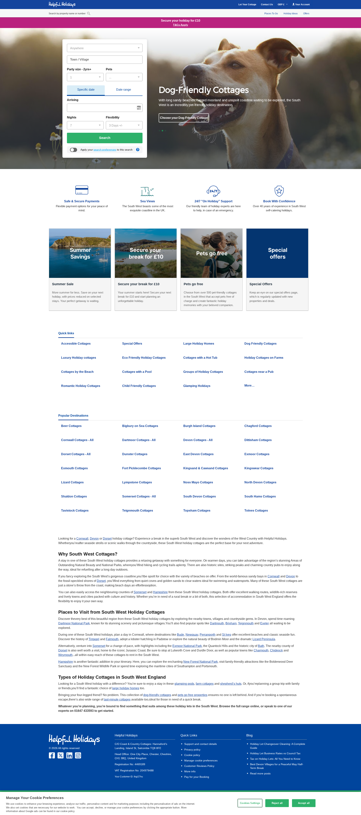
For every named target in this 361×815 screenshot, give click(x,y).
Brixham (231, 623)
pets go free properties (192, 695)
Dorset (107, 538)
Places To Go (271, 13)
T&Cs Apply (180, 24)
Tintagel (94, 639)
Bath (261, 645)
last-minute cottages (117, 699)
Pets (109, 69)
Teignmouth (246, 623)
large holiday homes (125, 688)
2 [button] (164, 131)
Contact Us (267, 4)
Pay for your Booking (196, 776)
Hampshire (160, 592)
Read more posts (260, 773)
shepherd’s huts (230, 683)
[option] (232, 103)
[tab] (86, 90)
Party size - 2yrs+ (79, 69)
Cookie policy (192, 755)
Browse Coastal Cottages (180, 117)
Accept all (304, 803)
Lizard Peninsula (264, 639)
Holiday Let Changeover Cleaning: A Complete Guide (277, 745)
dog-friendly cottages (157, 695)
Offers (306, 13)
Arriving (72, 100)
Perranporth (207, 634)
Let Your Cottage (247, 4)
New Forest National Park (200, 661)
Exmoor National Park (187, 645)
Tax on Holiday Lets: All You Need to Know (275, 758)
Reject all (277, 803)
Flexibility (112, 117)
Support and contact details (200, 743)
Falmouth (112, 639)
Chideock (276, 650)
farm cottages (205, 683)
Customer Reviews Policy (199, 765)
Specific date (86, 89)
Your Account (302, 4)
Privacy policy (192, 749)
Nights (71, 117)
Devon (94, 538)
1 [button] (161, 131)
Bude (180, 634)
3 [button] (167, 131)
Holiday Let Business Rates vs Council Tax (275, 753)
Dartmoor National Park (74, 623)
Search (104, 138)
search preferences (104, 149)
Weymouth (65, 655)
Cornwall (82, 538)
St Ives (226, 634)
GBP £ (281, 4)
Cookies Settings (250, 803)
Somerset (140, 592)
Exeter (264, 623)
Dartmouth (217, 623)
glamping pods (184, 683)
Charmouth (261, 650)
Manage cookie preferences (201, 760)
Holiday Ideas (291, 13)
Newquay (192, 634)
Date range (123, 89)
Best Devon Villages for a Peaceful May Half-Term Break (276, 766)
